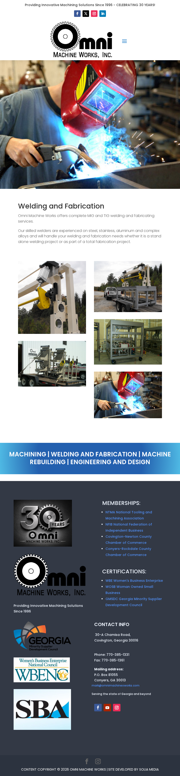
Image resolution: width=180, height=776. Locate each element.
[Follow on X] (85, 13)
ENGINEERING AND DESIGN (110, 462)
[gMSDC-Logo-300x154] (42, 649)
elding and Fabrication (64, 206)
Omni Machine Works (88, 769)
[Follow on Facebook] (77, 13)
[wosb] (42, 681)
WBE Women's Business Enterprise (134, 580)
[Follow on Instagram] (94, 13)
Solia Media (149, 769)
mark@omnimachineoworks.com (115, 685)
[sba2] (42, 728)
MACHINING (27, 454)
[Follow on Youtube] (107, 707)
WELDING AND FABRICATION (94, 454)
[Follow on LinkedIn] (102, 13)
